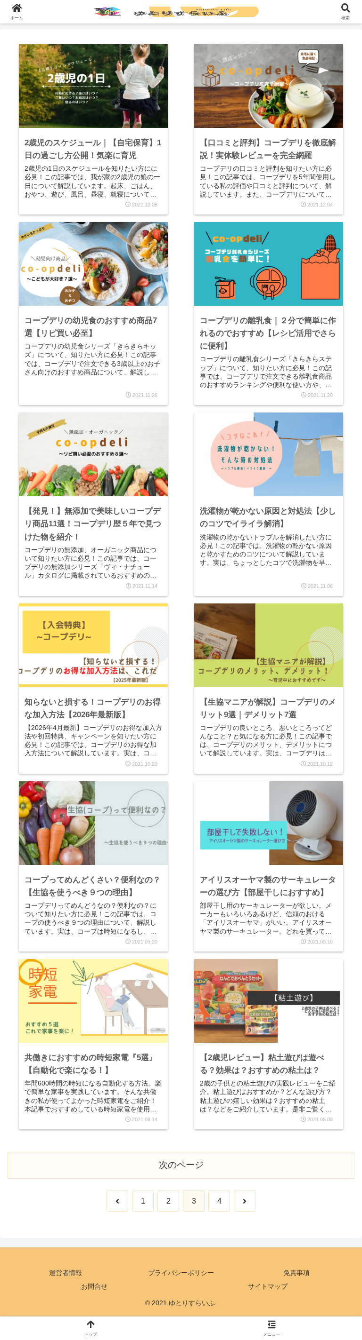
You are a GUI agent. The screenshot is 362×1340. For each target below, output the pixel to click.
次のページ (181, 1165)
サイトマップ (268, 1286)
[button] (334, 1253)
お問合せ (94, 1286)
